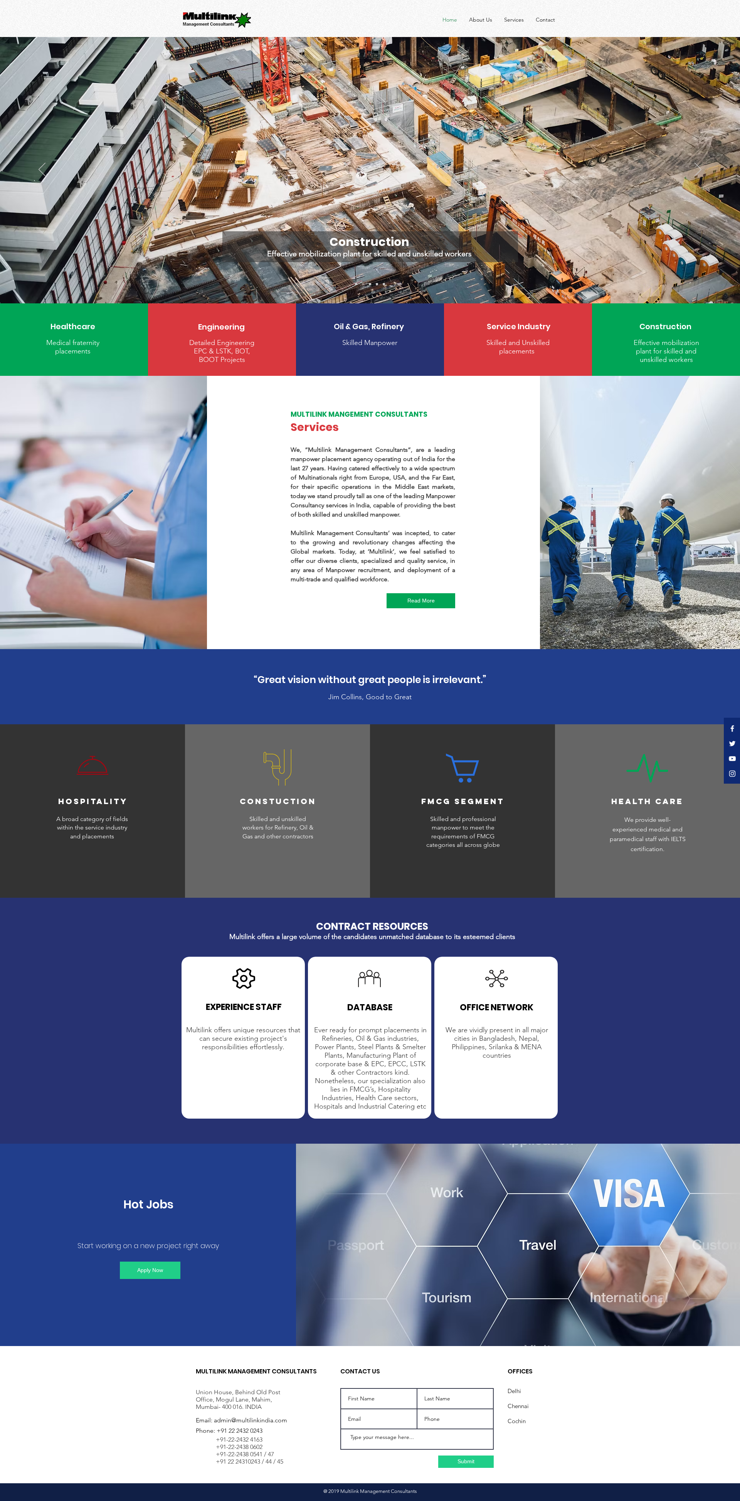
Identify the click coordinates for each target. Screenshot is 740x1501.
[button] (72, 326)
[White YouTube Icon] (732, 758)
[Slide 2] (370, 284)
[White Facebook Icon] (732, 728)
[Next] (698, 170)
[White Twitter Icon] (732, 743)
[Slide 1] (363, 284)
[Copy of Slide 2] (377, 284)
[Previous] (42, 170)
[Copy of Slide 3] (356, 284)
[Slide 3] (384, 284)
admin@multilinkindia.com (250, 1420)
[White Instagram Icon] (732, 773)
